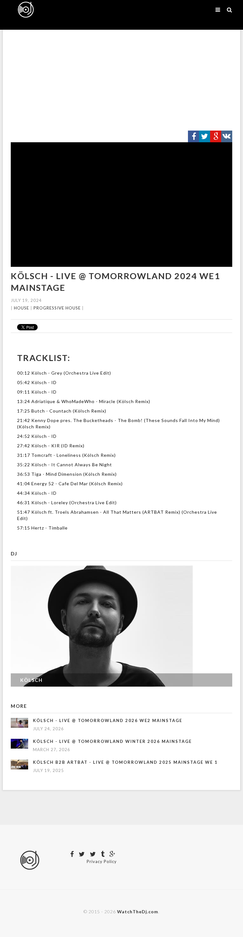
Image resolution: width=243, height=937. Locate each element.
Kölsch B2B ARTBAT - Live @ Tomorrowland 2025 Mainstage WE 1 (125, 762)
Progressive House (57, 307)
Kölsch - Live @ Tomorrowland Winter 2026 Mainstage (112, 741)
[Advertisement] (121, 80)
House (21, 307)
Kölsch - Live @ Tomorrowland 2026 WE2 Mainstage (107, 720)
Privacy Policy (102, 861)
